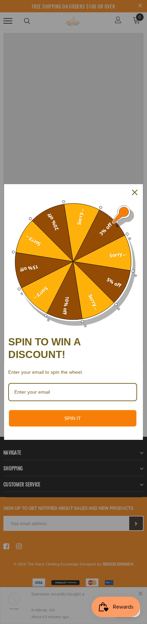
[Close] (134, 192)
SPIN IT (72, 418)
